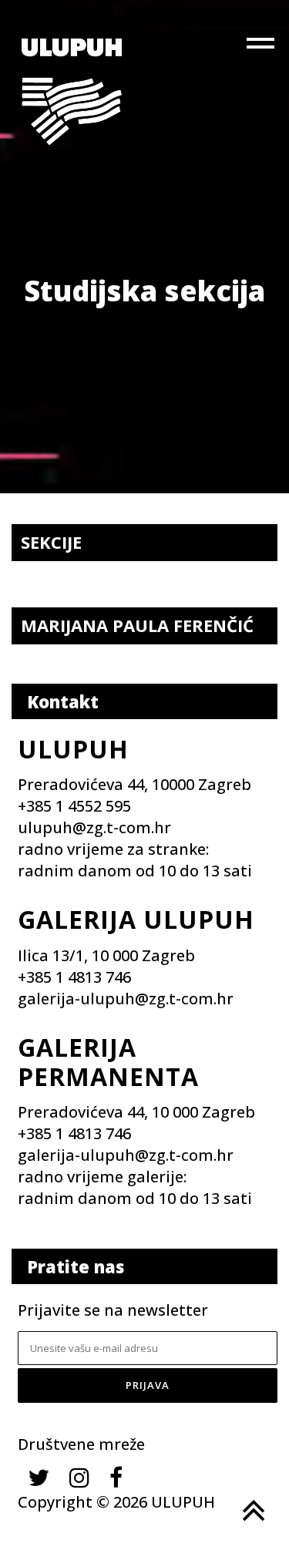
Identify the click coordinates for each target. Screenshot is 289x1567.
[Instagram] (79, 1477)
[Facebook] (116, 1477)
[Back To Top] (252, 1511)
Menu (262, 46)
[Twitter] (38, 1477)
